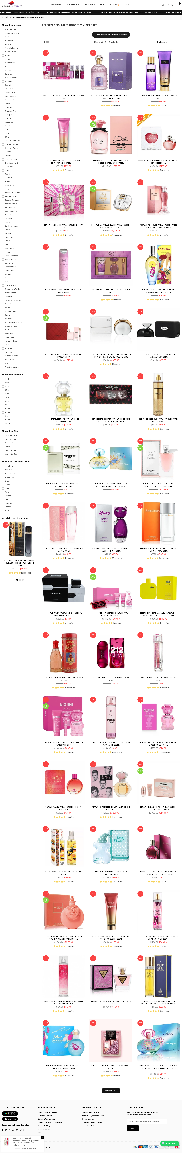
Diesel (7, 133)
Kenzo (7, 222)
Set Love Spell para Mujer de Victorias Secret (158, 97)
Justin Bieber (10, 215)
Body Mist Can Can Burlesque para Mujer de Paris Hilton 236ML (63, 1002)
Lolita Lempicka (11, 256)
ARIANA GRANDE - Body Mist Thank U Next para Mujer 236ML (111, 743)
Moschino (9, 274)
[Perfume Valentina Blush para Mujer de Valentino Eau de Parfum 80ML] (63, 911)
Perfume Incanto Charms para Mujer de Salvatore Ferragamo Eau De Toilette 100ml (158, 1068)
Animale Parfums (12, 48)
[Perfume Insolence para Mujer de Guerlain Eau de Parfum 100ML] (110, 70)
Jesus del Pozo (11, 204)
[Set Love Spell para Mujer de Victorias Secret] (158, 70)
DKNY (7, 137)
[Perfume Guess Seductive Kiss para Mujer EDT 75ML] (110, 976)
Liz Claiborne (10, 248)
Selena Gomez (11, 326)
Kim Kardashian (12, 226)
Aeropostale (10, 40)
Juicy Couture (11, 211)
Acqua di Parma (12, 33)
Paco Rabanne (11, 293)
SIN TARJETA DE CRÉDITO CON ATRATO (97, 12)
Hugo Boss (9, 185)
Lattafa (8, 244)
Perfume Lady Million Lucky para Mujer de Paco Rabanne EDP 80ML (110, 226)
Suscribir (133, 1128)
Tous (7, 345)
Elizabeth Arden (11, 144)
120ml (7, 416)
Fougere (8, 496)
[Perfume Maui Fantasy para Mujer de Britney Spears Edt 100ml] (63, 1040)
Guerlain (8, 178)
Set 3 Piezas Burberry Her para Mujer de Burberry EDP (64, 355)
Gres (7, 170)
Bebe (7, 67)
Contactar (171, 1143)
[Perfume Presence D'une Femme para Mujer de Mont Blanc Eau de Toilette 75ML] (110, 329)
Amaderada (10, 473)
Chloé (7, 104)
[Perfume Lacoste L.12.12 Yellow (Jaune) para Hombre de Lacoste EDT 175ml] (158, 588)
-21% (140, 117)
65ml (7, 394)
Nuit (6, 282)
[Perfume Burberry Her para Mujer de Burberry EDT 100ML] (63, 458)
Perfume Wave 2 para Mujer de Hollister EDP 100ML (64, 808)
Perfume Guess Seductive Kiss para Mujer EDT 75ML (111, 1002)
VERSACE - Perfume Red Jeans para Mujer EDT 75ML (63, 679)
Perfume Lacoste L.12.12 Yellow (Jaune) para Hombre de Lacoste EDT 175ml (158, 614)
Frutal (7, 499)
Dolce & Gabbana (12, 141)
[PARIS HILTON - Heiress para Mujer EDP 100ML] (158, 652)
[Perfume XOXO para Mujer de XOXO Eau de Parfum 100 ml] (63, 523)
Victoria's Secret (11, 356)
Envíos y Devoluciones (92, 1122)
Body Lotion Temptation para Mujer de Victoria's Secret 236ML (110, 937)
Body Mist (9, 443)
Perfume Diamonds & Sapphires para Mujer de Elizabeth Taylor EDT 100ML (158, 1002)
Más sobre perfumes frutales (111, 34)
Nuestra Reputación (46, 1119)
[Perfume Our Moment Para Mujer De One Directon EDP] (110, 782)
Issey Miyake (10, 189)
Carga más (111, 1090)
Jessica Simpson (12, 200)
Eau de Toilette (11, 435)
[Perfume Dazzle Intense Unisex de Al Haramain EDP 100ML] (158, 329)
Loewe (7, 252)
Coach (8, 118)
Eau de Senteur (11, 454)
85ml (7, 401)
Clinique (8, 115)
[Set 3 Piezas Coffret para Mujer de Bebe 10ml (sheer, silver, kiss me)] (110, 394)
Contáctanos (88, 1119)
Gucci (7, 174)
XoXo (7, 363)
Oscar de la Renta (12, 289)
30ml (7, 383)
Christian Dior (10, 111)
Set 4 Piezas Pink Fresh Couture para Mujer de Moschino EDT (110, 614)
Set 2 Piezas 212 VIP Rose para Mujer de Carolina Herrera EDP (158, 808)
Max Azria (9, 263)
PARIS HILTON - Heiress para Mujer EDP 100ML (158, 679)
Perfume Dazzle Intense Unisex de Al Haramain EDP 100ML (158, 355)
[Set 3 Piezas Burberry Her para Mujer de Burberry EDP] (63, 329)
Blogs (40, 1132)
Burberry (8, 81)
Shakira (8, 330)
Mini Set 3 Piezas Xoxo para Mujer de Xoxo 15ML (63, 97)
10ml (7, 379)
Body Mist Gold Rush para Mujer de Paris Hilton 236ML (158, 420)
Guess (7, 182)
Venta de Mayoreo (46, 1126)
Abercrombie (10, 29)
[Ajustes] (167, 4)
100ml (7, 409)
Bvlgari (8, 85)
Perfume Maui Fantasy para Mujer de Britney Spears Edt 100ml (63, 1067)
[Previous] (5, 551)
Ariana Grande (11, 52)
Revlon (8, 315)
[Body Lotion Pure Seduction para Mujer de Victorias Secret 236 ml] (63, 135)
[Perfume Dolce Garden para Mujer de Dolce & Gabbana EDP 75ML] (110, 135)
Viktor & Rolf (10, 359)
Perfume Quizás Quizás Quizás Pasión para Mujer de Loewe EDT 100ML (158, 873)
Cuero (7, 488)
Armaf (7, 55)
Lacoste (8, 230)
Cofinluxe (9, 122)
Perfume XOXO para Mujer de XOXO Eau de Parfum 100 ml (63, 549)
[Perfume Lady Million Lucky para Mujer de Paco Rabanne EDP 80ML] (110, 200)
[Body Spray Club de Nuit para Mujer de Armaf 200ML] (63, 264)
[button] (177, 4)
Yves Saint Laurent (12, 367)
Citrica (8, 485)
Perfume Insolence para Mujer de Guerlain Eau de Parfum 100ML (111, 97)
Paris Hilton (9, 296)
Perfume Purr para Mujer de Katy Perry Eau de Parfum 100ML (111, 549)
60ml (7, 390)
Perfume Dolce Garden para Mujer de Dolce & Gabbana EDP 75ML (111, 161)
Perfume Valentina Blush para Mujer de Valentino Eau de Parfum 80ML (63, 937)
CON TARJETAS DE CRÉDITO (38, 12)
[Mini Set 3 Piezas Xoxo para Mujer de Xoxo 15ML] (63, 70)
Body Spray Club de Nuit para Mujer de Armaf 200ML (63, 291)
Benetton (8, 70)
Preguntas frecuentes (47, 1112)
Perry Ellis (8, 304)
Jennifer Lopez (11, 196)
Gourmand (9, 503)
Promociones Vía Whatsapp (50, 1122)
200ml (7, 423)
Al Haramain (10, 63)
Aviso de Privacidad (91, 1112)
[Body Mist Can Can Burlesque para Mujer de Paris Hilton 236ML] (63, 976)
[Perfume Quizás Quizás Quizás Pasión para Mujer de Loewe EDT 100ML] (158, 846)
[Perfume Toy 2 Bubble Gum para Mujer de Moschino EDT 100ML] (158, 717)
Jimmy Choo (10, 207)
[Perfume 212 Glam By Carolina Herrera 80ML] (110, 652)
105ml (7, 412)
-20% (46, 53)
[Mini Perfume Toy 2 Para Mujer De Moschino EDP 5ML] (63, 394)
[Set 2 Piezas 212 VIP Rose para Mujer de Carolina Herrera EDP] (158, 782)
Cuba (7, 130)
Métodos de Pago (90, 1126)
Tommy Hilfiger (11, 341)
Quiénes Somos (45, 1115)
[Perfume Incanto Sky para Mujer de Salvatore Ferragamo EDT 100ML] (110, 458)
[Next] (34, 551)
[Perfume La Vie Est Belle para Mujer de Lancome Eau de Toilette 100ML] (158, 458)
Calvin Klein (10, 93)
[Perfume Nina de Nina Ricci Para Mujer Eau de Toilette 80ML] (158, 135)
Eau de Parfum (11, 439)
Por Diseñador (73, 5)
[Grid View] (44, 42)
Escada (8, 152)
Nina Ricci (9, 278)
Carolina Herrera (12, 100)
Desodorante (10, 450)
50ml (7, 386)
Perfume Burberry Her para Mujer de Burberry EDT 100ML (63, 485)
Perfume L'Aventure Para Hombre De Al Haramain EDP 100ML (64, 614)
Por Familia (90, 5)
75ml (7, 398)
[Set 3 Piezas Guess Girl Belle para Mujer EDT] (110, 264)
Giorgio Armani (11, 163)
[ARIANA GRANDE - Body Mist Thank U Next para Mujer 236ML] (110, 717)
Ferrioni (8, 155)
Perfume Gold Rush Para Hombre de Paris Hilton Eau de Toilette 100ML (19, 563)
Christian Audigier (12, 107)
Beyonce (8, 74)
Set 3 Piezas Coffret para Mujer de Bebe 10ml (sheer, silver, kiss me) (111, 420)
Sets (102, 5)
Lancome (9, 237)
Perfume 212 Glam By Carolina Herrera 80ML (111, 679)
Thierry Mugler (11, 337)
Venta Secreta (44, 1129)
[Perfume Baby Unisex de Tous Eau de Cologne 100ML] (110, 846)
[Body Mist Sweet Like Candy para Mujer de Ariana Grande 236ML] (158, 911)
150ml (7, 420)
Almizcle (8, 470)
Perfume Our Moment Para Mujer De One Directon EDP (111, 808)
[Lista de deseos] (172, 4)
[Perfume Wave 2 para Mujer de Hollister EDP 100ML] (63, 782)
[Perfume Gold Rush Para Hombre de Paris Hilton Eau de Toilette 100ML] (20, 539)
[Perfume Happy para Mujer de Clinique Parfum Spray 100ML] (158, 523)
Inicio (4, 17)
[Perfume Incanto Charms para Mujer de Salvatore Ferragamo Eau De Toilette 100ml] (158, 1040)
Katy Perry (9, 219)
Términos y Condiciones (93, 1115)
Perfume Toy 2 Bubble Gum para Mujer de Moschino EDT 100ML (158, 743)
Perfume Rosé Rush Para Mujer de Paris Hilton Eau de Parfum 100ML (158, 226)
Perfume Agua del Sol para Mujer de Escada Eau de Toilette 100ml (158, 291)
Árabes (128, 5)
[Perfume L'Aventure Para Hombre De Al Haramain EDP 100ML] (63, 588)
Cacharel (9, 89)
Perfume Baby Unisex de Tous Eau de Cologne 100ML (111, 873)
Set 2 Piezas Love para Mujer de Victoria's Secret (111, 1067)
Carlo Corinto (10, 96)
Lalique (8, 233)
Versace (8, 352)
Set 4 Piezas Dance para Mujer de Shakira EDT (63, 226)
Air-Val (8, 44)
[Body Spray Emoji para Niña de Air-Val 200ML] (63, 846)
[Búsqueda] (163, 4)
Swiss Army (10, 333)
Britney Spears (11, 78)
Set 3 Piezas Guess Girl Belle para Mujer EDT (111, 291)
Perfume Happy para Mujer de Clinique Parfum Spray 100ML (158, 549)
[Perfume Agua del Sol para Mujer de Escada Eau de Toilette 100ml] (158, 264)
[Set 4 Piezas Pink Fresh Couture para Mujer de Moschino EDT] (110, 588)
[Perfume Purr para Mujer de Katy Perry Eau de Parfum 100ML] (110, 523)
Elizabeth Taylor (11, 148)
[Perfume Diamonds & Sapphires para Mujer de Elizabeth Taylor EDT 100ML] (158, 976)
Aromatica (9, 477)
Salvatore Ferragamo (14, 322)
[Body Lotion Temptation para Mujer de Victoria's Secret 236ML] (110, 911)
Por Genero (56, 5)
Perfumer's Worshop (13, 300)
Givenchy (9, 167)
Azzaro (8, 59)
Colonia (8, 447)
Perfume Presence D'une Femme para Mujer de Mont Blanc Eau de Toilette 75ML (111, 355)
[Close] (42, 1137)
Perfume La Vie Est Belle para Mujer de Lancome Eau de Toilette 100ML (158, 485)
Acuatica (9, 466)
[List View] (47, 42)
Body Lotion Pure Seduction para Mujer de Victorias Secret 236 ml (64, 161)
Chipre (7, 481)
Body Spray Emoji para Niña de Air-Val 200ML (63, 873)
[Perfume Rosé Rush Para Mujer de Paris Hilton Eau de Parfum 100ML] (158, 200)
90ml (7, 405)
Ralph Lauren (10, 311)
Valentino (9, 348)
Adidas (8, 37)
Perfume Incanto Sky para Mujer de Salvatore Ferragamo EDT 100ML (111, 485)
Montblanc (9, 271)
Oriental (8, 507)
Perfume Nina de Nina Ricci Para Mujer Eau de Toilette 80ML (158, 161)
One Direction (10, 285)
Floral (7, 492)
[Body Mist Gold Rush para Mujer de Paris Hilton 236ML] (158, 394)
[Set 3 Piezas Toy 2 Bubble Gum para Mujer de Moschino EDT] (63, 717)
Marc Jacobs (10, 259)
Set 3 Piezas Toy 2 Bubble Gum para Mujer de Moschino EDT (63, 743)
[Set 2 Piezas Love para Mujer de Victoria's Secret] (110, 1040)
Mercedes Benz (11, 267)
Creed (7, 126)
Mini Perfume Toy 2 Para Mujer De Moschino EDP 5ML (63, 420)
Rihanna (8, 319)
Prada (7, 308)
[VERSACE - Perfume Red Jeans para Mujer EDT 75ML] (63, 652)
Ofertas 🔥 (114, 5)
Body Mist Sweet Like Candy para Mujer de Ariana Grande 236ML (158, 937)
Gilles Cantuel (11, 159)
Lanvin (7, 241)
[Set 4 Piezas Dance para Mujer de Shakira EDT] (63, 200)
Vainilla (8, 511)
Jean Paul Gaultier (12, 193)
